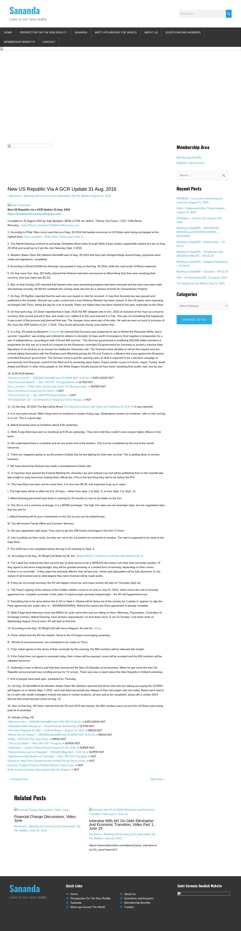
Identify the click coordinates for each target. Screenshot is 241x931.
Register (182, 162)
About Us (151, 32)
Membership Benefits (19, 41)
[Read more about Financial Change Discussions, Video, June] (41, 809)
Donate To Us (194, 319)
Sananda (24, 10)
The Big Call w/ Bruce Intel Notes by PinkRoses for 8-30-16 (99, 406)
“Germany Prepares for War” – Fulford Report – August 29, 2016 (46, 730)
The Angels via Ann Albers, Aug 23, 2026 (201, 283)
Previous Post (18, 779)
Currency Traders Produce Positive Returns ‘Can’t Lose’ (41, 765)
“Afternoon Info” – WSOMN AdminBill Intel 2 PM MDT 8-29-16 (44, 721)
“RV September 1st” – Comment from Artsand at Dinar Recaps (45, 399)
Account (199, 162)
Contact (49, 41)
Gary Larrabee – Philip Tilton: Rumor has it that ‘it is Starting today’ (47, 386)
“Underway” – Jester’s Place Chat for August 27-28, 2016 (42, 747)
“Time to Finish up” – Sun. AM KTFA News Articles (37, 395)
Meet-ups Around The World (116, 32)
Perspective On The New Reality (43, 32)
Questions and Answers (183, 32)
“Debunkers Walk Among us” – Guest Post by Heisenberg (42, 726)
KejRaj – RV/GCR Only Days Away (28, 739)
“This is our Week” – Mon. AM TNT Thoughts (34, 743)
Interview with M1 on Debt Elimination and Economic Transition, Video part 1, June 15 (122, 824)
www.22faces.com (31, 225)
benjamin (54, 331)
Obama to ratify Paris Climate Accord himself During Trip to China (46, 760)
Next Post (157, 779)
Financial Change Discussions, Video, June (45, 818)
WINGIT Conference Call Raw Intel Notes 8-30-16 (113, 555)
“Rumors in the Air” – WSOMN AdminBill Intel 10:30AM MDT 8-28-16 (48, 377)
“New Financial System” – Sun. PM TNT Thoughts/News (41, 382)
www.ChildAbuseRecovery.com (60, 225)
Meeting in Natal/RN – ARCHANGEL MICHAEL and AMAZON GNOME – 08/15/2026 (198, 231)
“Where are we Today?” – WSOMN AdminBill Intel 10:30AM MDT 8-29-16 (51, 734)
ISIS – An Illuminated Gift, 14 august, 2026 (202, 277)
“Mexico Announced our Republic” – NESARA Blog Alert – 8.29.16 (46, 752)
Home (8, 32)
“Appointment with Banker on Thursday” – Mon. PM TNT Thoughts (47, 756)
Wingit (79, 555)
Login (190, 162)
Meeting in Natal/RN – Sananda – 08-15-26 (202, 271)
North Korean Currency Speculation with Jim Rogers (39, 769)
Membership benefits (189, 157)
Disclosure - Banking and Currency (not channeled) (39, 195)
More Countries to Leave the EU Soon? (31, 390)
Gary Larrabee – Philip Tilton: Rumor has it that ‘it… (54, 236)
